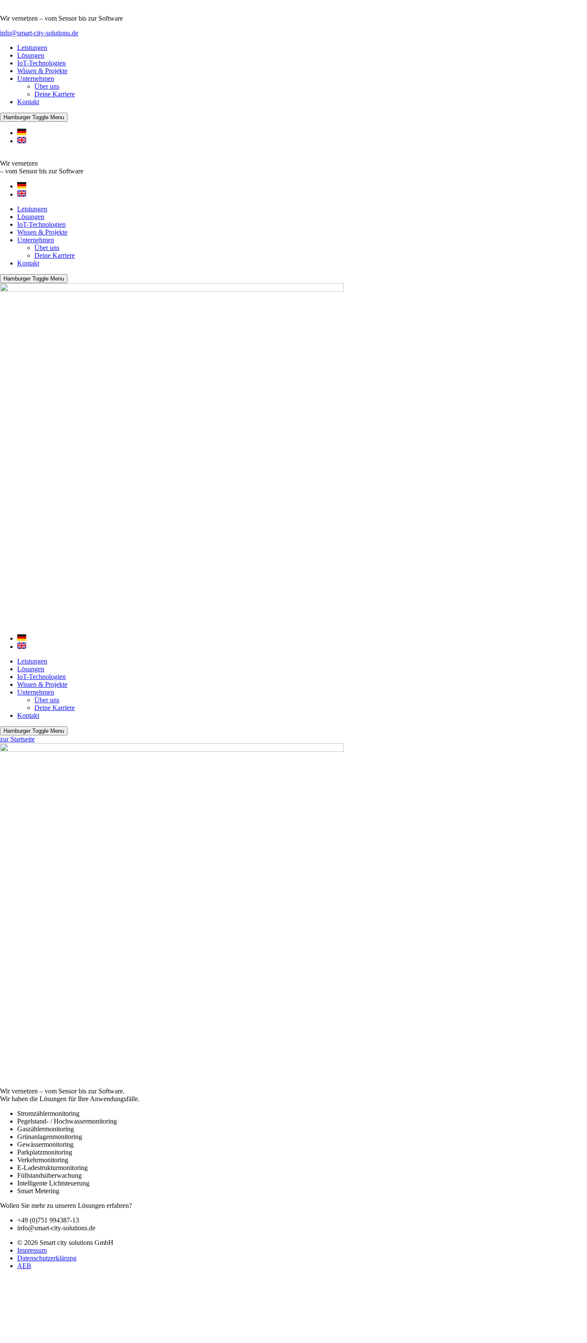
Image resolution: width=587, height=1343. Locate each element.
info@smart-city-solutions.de (39, 33)
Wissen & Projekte (42, 70)
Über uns (46, 86)
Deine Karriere (54, 94)
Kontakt (28, 101)
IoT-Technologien (41, 63)
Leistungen (32, 47)
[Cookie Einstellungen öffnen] (64, 1339)
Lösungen (30, 55)
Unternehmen (35, 78)
